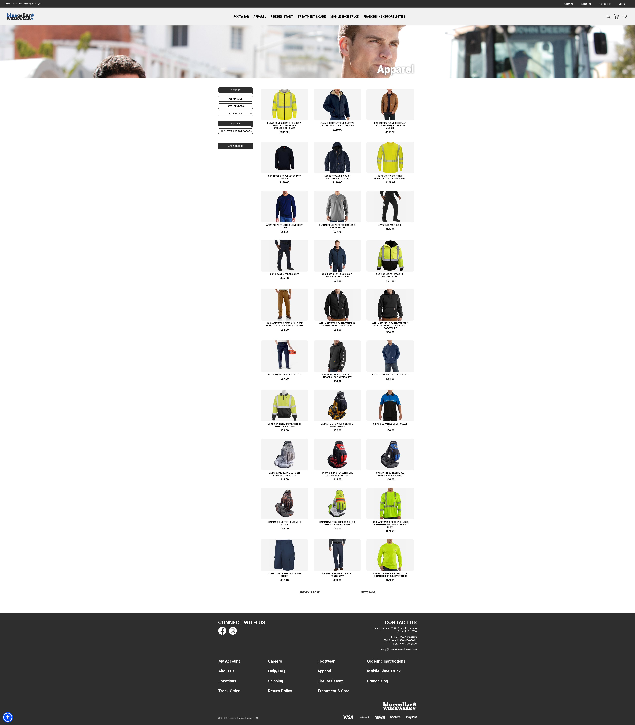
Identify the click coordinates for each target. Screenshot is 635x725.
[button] (7, 717)
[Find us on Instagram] (233, 631)
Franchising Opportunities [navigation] (384, 16)
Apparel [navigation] (260, 16)
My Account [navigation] (229, 661)
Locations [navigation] (586, 4)
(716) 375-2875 (408, 637)
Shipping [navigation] (275, 681)
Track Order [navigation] (604, 4)
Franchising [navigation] (377, 681)
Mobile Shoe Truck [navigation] (344, 16)
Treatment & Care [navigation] (312, 16)
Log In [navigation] (622, 4)
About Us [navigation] (568, 4)
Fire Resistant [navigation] (282, 16)
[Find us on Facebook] (222, 631)
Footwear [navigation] (241, 16)
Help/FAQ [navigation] (276, 671)
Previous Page (309, 592)
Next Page (368, 592)
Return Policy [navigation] (280, 691)
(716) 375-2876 (408, 643)
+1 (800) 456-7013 (406, 640)
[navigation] (20, 16)
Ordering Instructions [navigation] (386, 661)
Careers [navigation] (275, 661)
